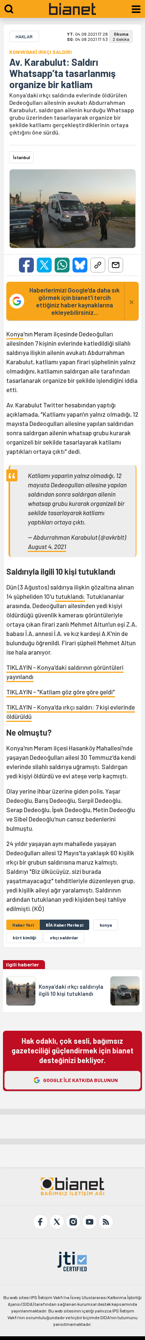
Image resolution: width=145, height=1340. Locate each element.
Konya (14, 334)
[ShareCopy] (97, 265)
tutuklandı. (70, 596)
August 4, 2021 (47, 546)
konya (106, 924)
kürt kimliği (24, 937)
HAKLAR (24, 36)
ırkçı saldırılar (64, 937)
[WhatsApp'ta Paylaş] (62, 265)
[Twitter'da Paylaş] (44, 265)
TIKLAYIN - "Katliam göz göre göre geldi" (60, 691)
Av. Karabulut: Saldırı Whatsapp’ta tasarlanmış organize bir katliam (62, 73)
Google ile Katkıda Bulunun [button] (80, 1080)
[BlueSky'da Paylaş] (79, 265)
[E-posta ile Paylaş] (115, 265)
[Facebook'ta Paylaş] (26, 265)
